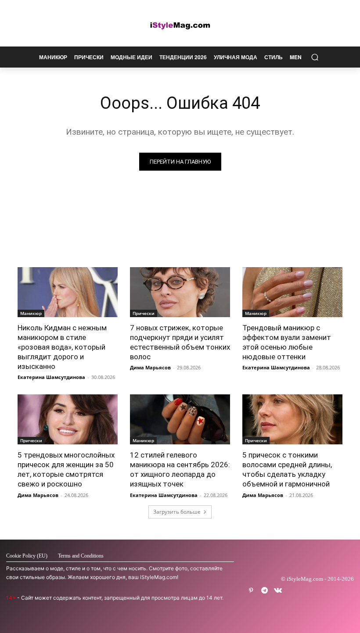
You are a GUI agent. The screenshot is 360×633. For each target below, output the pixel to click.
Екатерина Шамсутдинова (51, 377)
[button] (314, 57)
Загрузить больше (177, 511)
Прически (144, 313)
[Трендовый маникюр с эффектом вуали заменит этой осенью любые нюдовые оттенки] (292, 292)
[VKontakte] (278, 590)
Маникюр (31, 313)
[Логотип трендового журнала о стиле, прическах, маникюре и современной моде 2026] (180, 25)
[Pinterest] (251, 590)
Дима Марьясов (150, 367)
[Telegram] (264, 590)
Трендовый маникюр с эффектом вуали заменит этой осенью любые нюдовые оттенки (286, 342)
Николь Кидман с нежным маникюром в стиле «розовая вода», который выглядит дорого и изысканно (62, 347)
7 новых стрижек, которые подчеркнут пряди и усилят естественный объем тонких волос (180, 342)
